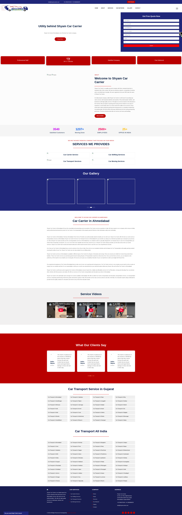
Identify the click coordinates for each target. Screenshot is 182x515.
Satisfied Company (114, 60)
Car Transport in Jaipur (76, 469)
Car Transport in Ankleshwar (77, 416)
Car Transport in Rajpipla (121, 412)
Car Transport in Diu (120, 408)
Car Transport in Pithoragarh (99, 465)
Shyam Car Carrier (71, 512)
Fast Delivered (159, 60)
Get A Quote (131, 1)
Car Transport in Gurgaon (54, 461)
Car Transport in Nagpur (76, 450)
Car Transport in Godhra (98, 412)
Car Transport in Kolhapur (122, 465)
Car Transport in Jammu (53, 473)
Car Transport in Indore (76, 454)
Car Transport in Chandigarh (122, 473)
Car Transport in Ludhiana (122, 477)
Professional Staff (22, 60)
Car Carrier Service (75, 494)
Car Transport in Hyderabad (122, 454)
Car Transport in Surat (76, 412)
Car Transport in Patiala (98, 461)
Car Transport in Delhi (53, 454)
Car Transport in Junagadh (99, 401)
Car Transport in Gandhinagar (55, 401)
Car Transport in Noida (53, 457)
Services (110, 8)
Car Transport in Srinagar (54, 477)
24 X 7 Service (68, 61)
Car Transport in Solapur (121, 442)
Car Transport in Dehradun (77, 457)
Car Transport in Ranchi (98, 480)
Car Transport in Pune (76, 446)
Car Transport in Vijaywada (77, 480)
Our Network (120, 8)
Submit (151, 45)
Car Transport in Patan (98, 397)
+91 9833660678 (76, 2)
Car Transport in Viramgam (99, 420)
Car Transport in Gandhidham (55, 420)
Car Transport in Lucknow (99, 477)
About (103, 8)
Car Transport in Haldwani (77, 461)
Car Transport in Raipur (121, 446)
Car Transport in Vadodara (77, 397)
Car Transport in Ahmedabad (54, 397)
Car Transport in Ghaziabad (54, 465)
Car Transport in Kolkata (121, 457)
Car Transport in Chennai (54, 480)
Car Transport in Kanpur (98, 473)
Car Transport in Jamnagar (77, 404)
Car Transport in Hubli (121, 469)
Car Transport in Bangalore (99, 442)
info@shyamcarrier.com (53, 2)
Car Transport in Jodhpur (76, 473)
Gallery (129, 8)
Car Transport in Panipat (121, 480)
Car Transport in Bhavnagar (122, 416)
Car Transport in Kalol (53, 412)
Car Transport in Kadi (53, 408)
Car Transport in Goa (75, 477)
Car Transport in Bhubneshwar (123, 450)
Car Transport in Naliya (121, 420)
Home (96, 8)
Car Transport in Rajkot (76, 401)
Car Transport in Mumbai (76, 442)
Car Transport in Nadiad (98, 404)
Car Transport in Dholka (98, 416)
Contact (137, 8)
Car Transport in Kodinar (121, 401)
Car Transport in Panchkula (99, 450)
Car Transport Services (76, 499)
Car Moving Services (75, 501)
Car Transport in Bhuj (121, 397)
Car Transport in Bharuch (76, 420)
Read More (60, 39)
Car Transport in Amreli (76, 408)
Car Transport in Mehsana (54, 404)
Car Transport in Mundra (53, 416)
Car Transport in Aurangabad (122, 461)
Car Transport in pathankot (99, 457)
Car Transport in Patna (98, 446)
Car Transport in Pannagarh (99, 469)
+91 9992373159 (67, 2)
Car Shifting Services (75, 496)
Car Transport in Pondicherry (99, 454)
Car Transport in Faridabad (54, 469)
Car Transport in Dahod (121, 404)
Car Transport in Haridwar (77, 465)
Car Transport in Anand (98, 408)
